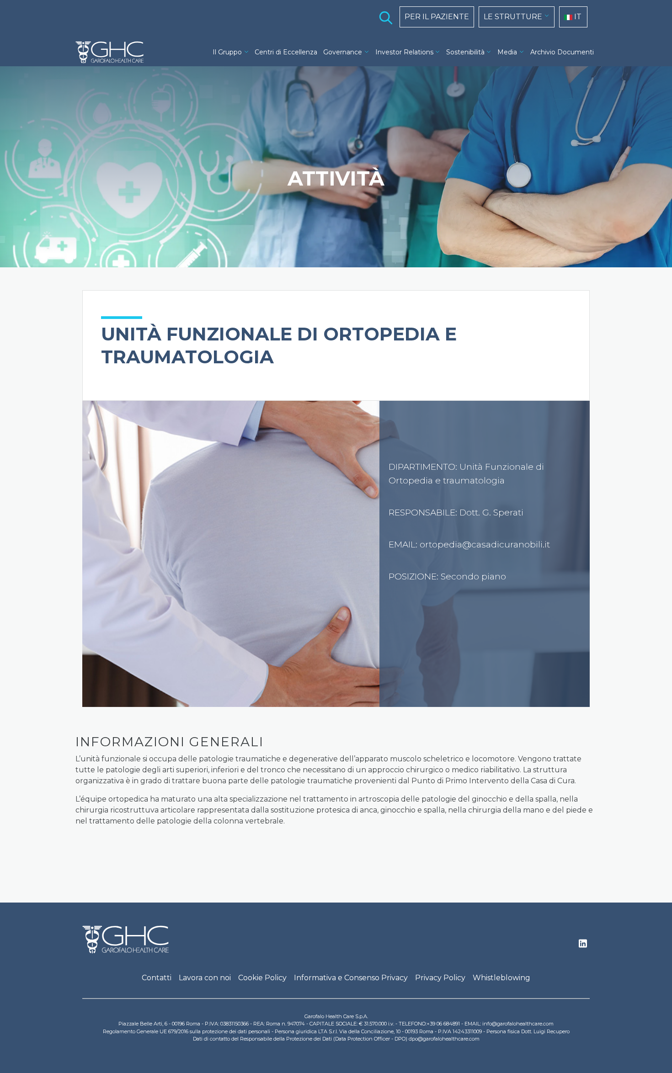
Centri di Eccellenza (286, 52)
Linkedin (583, 946)
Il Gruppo (227, 52)
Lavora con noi (205, 977)
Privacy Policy (440, 977)
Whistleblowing (501, 977)
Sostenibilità (465, 52)
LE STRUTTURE (513, 16)
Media (507, 52)
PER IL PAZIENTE (437, 16)
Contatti (156, 977)
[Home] (113, 52)
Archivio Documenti (562, 52)
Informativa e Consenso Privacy (351, 977)
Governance (342, 52)
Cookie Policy (262, 977)
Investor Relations (404, 52)
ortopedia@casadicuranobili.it (485, 544)
